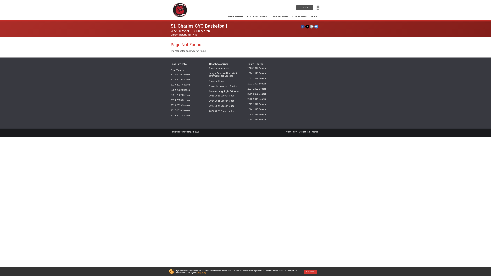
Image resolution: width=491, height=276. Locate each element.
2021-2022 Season (180, 95)
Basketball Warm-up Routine (223, 86)
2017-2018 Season (180, 110)
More (314, 16)
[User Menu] (318, 7)
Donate (304, 7)
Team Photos (278, 16)
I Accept (310, 271)
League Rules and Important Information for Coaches (223, 74)
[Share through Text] (316, 26)
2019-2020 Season (180, 100)
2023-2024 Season (180, 84)
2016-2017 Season (180, 115)
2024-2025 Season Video (221, 101)
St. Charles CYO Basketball (199, 26)
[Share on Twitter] (307, 26)
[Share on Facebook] (303, 26)
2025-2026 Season (180, 74)
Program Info (235, 16)
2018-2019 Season (180, 105)
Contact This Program (308, 132)
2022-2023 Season (180, 90)
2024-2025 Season (180, 79)
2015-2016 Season (256, 114)
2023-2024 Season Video (221, 106)
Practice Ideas (216, 81)
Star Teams (298, 16)
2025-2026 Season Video (221, 95)
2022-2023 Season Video (221, 111)
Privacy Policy (291, 132)
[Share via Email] (312, 26)
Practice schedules (219, 68)
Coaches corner (256, 16)
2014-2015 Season (256, 119)
